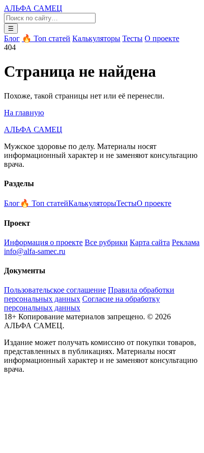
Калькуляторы (96, 38)
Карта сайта (150, 242)
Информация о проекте (43, 242)
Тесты (132, 38)
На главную (24, 112)
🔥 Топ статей (46, 38)
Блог (12, 38)
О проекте (162, 38)
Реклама (186, 242)
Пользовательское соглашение (55, 290)
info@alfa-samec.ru (34, 251)
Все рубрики (106, 242)
